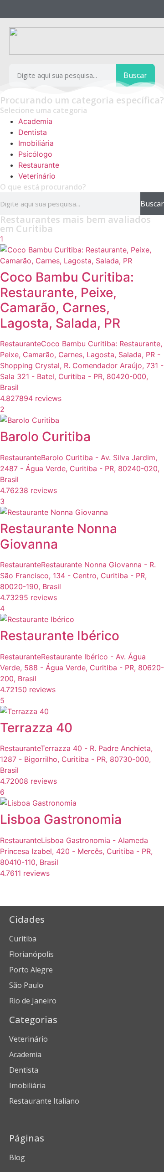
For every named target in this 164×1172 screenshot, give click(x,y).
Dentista (32, 132)
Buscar (135, 75)
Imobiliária (36, 143)
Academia (35, 121)
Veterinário (37, 175)
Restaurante (38, 165)
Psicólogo (35, 154)
